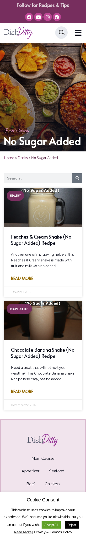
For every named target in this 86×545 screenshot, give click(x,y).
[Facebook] (29, 17)
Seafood (56, 471)
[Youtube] (38, 17)
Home (9, 158)
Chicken (52, 484)
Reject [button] (72, 525)
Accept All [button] (51, 525)
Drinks (23, 158)
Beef (30, 484)
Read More (22, 278)
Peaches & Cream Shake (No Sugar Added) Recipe (41, 239)
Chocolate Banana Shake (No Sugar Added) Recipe (42, 352)
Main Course (43, 458)
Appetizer (31, 471)
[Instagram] (47, 17)
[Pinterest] (57, 17)
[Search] (77, 178)
